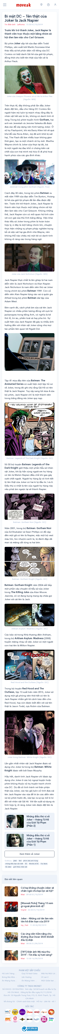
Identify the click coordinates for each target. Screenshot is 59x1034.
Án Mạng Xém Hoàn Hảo (29, 980)
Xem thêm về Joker (30, 853)
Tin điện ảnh (10, 24)
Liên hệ (47, 1001)
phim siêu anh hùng (30, 861)
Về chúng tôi (9, 1001)
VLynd (24, 909)
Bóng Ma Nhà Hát (10, 977)
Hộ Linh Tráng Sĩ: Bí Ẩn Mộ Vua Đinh (10, 973)
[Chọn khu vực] (41, 5)
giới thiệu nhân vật (20, 867)
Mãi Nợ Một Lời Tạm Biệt (49, 973)
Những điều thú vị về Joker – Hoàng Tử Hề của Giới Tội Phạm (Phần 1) (38, 840)
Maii (23, 894)
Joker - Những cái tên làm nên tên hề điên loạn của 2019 (37, 920)
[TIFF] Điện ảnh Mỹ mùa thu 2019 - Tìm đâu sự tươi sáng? (36, 953)
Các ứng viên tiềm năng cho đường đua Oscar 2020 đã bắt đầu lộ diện (37, 936)
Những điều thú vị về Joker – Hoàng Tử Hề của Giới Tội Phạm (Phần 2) (38, 821)
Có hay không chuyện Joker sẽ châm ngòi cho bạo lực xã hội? (37, 889)
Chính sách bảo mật (26, 1001)
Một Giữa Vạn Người (49, 980)
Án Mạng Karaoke (10, 980)
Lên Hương (26, 977)
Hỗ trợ (39, 1001)
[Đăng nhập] (55, 4)
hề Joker (8, 867)
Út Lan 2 (44, 977)
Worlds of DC (34, 864)
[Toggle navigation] (5, 5)
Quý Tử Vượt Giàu (29, 973)
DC (26, 864)
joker (15, 861)
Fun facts (44, 864)
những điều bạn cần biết (14, 864)
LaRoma (21, 24)
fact (20, 861)
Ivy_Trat (25, 925)
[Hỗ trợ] (48, 5)
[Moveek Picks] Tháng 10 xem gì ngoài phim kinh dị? (37, 905)
